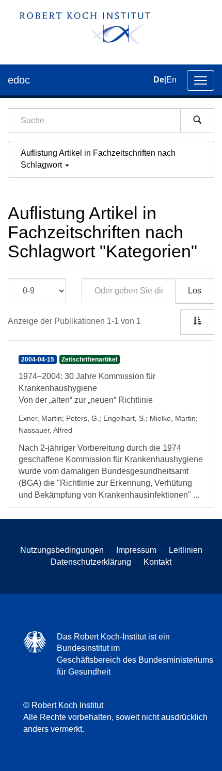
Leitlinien (185, 550)
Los (194, 290)
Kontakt (157, 561)
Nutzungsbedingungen (62, 550)
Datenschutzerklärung (91, 561)
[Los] (197, 120)
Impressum (136, 550)
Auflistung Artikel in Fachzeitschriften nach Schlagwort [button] (98, 159)
